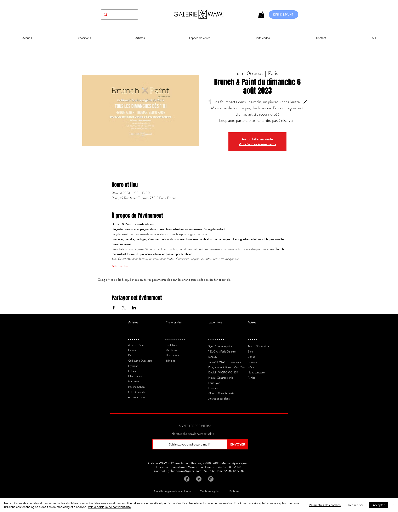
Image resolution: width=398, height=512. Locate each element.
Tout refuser (355, 505)
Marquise (133, 381)
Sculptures (172, 345)
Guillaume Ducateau (140, 361)
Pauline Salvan (136, 387)
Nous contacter (257, 372)
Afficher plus (120, 266)
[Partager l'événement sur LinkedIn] (134, 307)
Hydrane (133, 366)
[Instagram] (211, 479)
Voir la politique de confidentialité (109, 507)
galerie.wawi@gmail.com (184, 471)
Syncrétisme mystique (221, 346)
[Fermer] (393, 505)
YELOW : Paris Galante (222, 351)
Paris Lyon (214, 383)
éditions (170, 361)
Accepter (379, 505)
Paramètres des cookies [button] (325, 505)
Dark (131, 355)
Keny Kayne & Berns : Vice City (226, 367)
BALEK (212, 357)
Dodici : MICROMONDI (223, 372)
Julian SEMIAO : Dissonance (224, 362)
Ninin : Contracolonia (220, 378)
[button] (261, 14)
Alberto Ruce (136, 345)
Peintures (171, 350)
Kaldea (132, 371)
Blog (250, 351)
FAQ (251, 367)
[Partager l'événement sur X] (124, 307)
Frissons (213, 388)
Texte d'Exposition (258, 346)
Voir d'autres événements (257, 144)
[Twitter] (198, 479)
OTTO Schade (136, 392)
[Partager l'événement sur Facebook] (114, 307)
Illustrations (172, 355)
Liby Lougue (135, 376)
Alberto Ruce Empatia (221, 393)
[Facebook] (186, 479)
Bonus (251, 357)
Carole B (133, 350)
